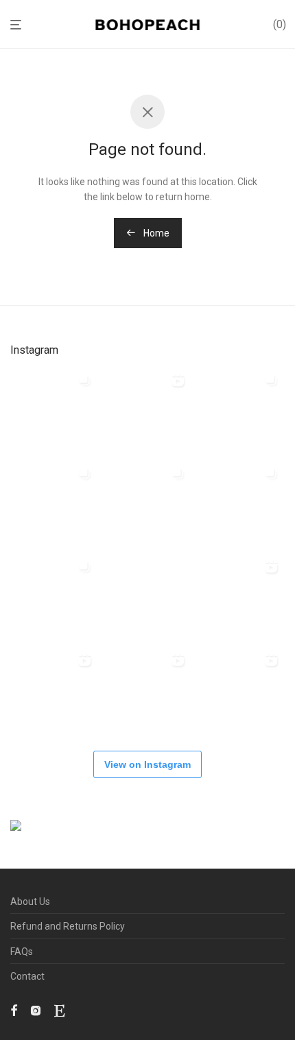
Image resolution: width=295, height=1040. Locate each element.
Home (155, 233)
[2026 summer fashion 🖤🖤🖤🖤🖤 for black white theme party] (240, 504)
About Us (30, 901)
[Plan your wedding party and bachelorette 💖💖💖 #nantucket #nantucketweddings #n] (53, 410)
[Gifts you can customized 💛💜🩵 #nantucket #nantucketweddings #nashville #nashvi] (147, 410)
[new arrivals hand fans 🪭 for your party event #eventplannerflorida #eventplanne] (240, 410)
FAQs (21, 951)
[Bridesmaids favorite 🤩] (240, 597)
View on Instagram (147, 764)
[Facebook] (13, 1009)
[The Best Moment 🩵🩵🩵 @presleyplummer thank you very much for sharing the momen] (147, 504)
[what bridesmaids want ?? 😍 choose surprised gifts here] (147, 597)
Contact (27, 976)
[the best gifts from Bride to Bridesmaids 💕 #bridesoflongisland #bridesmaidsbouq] (240, 690)
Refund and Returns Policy (67, 926)
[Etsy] (59, 1009)
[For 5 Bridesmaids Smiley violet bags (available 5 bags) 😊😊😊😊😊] (53, 597)
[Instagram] (36, 1009)
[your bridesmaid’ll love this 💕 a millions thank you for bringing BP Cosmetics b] (53, 690)
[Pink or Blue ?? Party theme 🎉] (147, 690)
